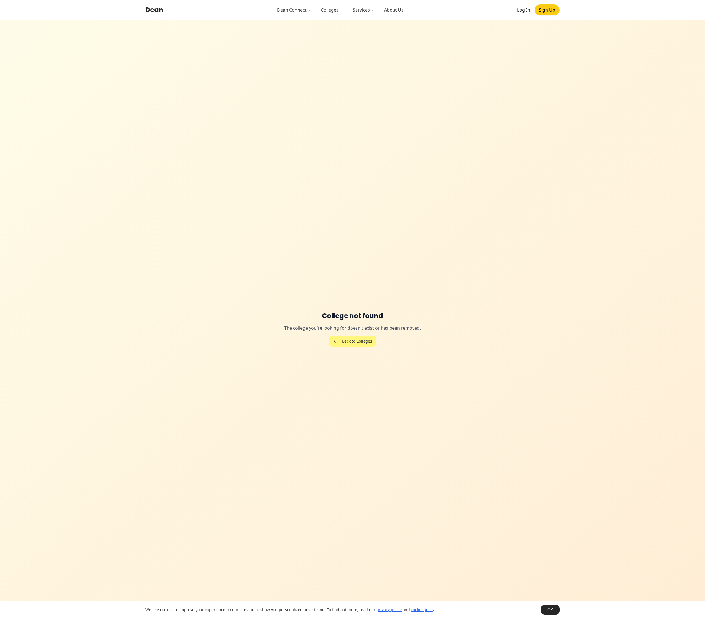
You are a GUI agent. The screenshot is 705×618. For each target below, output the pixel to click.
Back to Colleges (357, 341)
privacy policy (389, 609)
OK (550, 609)
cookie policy (422, 609)
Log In (523, 10)
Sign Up (547, 10)
